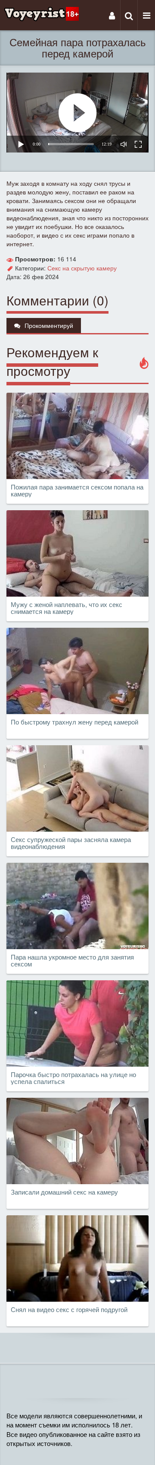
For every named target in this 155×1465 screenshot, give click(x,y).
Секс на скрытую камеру (82, 268)
